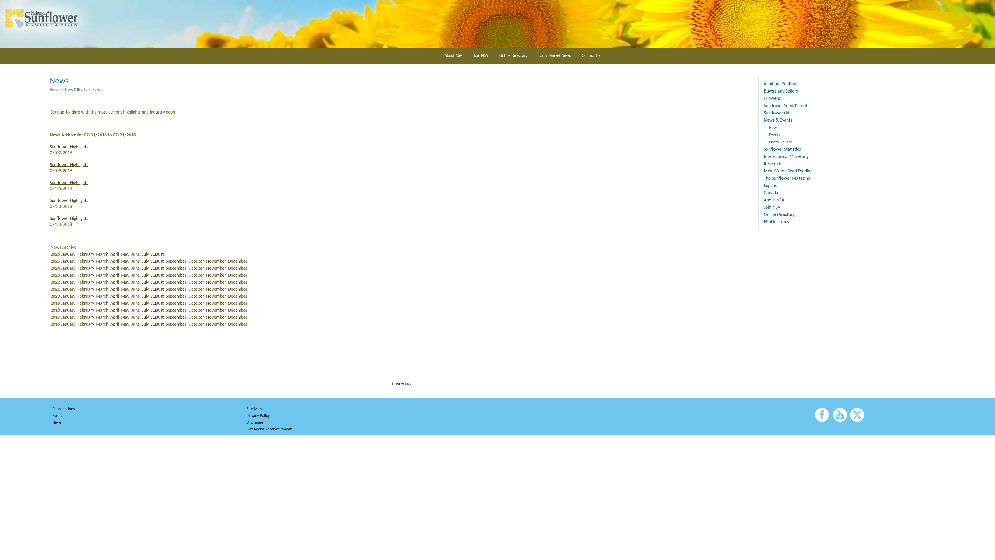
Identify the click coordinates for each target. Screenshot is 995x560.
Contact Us (591, 56)
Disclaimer (256, 423)
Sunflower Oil (776, 113)
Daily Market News (555, 56)
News (773, 128)
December (237, 261)
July (145, 254)
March (102, 254)
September (176, 261)
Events (774, 135)
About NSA (453, 56)
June (135, 254)
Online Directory (513, 56)
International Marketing (786, 156)
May (125, 254)
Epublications (63, 409)
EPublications (776, 222)
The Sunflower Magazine (787, 178)
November (216, 261)
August (157, 254)
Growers (772, 98)
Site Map (254, 409)
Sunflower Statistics (782, 149)
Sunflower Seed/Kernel (785, 105)
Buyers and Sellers (781, 91)
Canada (771, 193)
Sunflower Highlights (69, 147)
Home (54, 90)
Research (772, 164)
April (114, 254)
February (85, 254)
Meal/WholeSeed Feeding (788, 171)
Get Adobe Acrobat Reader (269, 429)
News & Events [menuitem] (76, 90)
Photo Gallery (780, 142)
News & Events (778, 120)
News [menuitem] (96, 90)
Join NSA (481, 56)
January (68, 254)
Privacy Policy (258, 416)
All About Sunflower (782, 84)
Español (771, 185)
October (196, 261)
